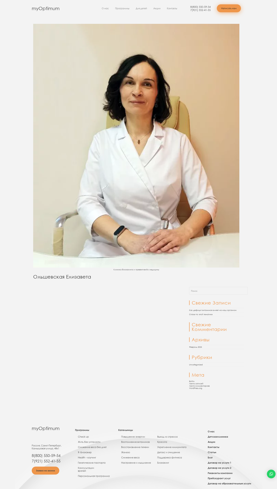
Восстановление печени (135, 447)
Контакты (172, 8)
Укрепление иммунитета (171, 447)
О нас (105, 8)
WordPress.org (195, 388)
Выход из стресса (167, 436)
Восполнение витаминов (135, 441)
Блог (210, 457)
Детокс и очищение (168, 452)
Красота (162, 441)
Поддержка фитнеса (169, 457)
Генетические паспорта (91, 462)
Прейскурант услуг (219, 478)
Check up (83, 436)
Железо (125, 452)
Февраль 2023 (195, 347)
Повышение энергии (133, 436)
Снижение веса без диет (92, 447)
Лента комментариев (199, 386)
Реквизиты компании (220, 473)
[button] (229, 8)
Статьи (212, 452)
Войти (191, 381)
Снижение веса (130, 457)
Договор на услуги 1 (219, 462)
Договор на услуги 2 (219, 467)
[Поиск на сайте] (218, 290)
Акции (157, 8)
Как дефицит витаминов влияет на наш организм (212, 310)
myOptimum (46, 8)
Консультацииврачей (86, 469)
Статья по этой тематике (201, 314)
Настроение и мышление (136, 462)
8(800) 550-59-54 (200, 6)
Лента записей (196, 383)
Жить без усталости (89, 441)
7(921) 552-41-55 (200, 10)
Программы (122, 8)
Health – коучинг (87, 457)
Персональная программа (94, 476)
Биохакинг (163, 462)
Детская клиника (218, 436)
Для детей (141, 8)
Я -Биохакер (85, 452)
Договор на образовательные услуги (229, 483)
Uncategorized (196, 364)
